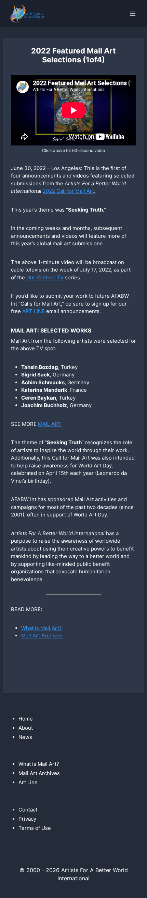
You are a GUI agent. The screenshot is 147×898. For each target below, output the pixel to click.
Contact (27, 809)
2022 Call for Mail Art (68, 191)
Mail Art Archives (42, 635)
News (25, 737)
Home (25, 718)
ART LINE (33, 311)
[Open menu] (132, 13)
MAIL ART (50, 424)
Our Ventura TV (45, 277)
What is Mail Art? (41, 628)
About (25, 728)
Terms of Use (34, 828)
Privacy (27, 819)
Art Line (28, 782)
